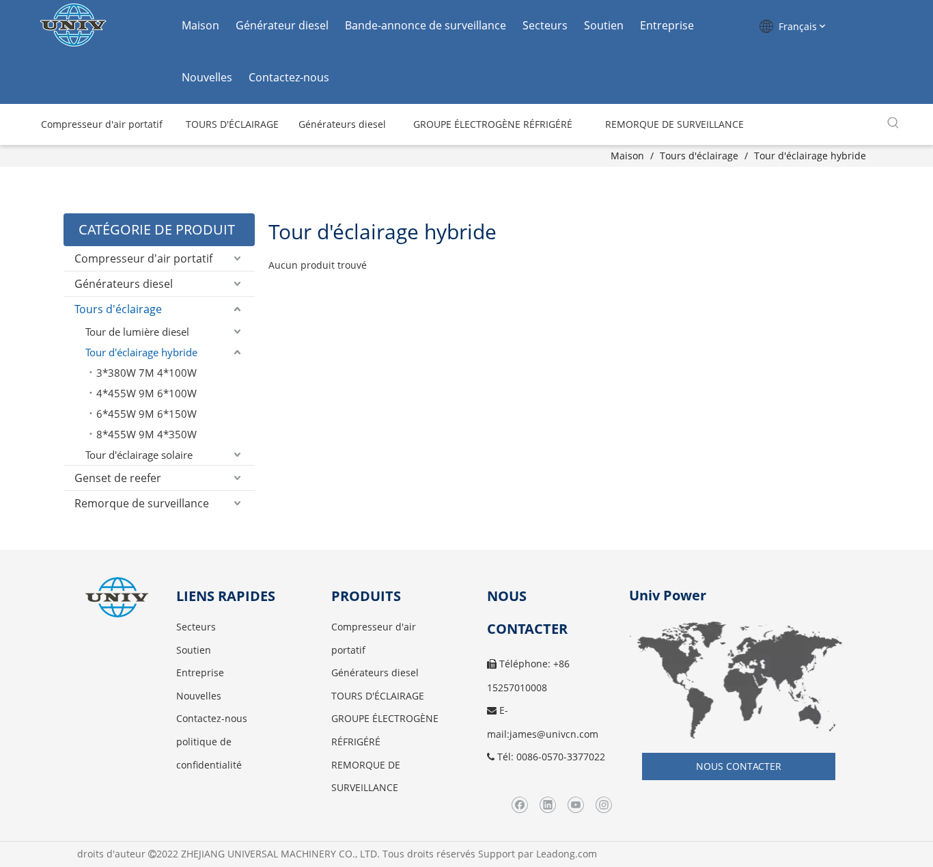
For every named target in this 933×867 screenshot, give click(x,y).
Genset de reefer (117, 477)
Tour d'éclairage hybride (141, 352)
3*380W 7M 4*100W (146, 372)
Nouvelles (207, 77)
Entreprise (667, 25)
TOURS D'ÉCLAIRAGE (377, 695)
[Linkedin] (547, 805)
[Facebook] (519, 805)
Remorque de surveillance (141, 503)
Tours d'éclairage (118, 309)
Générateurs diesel (123, 283)
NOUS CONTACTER (738, 766)
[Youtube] (575, 805)
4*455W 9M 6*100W (146, 393)
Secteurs (545, 25)
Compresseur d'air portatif (143, 258)
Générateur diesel (282, 25)
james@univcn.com (554, 734)
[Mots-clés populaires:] (893, 123)
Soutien (604, 25)
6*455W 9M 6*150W (146, 414)
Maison (200, 25)
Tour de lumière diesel (137, 331)
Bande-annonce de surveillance (425, 25)
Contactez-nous (289, 77)
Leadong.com (566, 853)
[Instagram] (603, 805)
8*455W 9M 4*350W (146, 434)
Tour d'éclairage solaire (139, 455)
